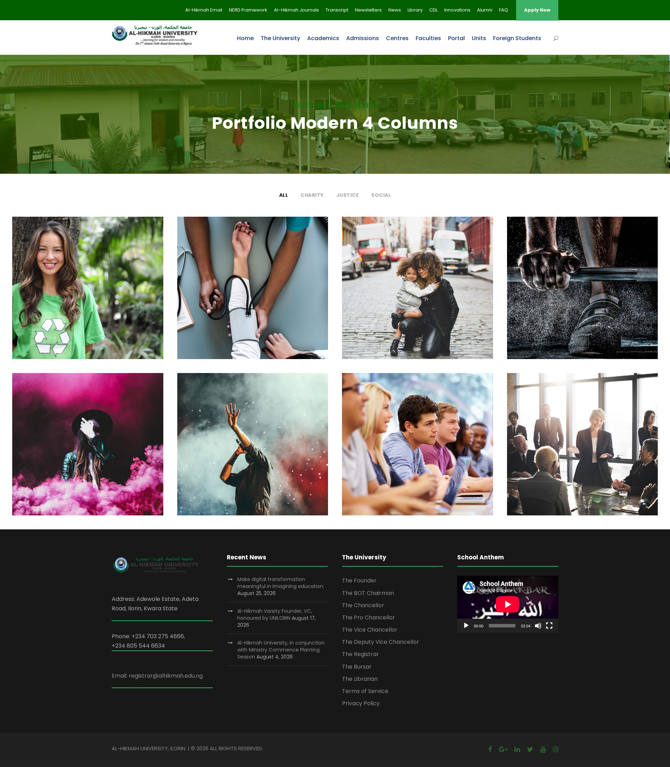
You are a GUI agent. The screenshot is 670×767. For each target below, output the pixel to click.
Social (381, 195)
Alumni (484, 10)
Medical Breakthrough (252, 293)
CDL (433, 10)
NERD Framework (248, 10)
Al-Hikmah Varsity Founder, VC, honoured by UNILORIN (274, 614)
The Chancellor (363, 605)
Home (245, 38)
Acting (75, 460)
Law (429, 303)
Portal (456, 38)
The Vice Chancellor (369, 630)
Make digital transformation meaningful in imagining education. (280, 583)
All (283, 195)
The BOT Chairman (368, 593)
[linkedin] (517, 749)
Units (479, 38)
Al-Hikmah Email (203, 10)
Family (409, 303)
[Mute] (538, 625)
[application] (507, 604)
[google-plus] (503, 749)
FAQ (503, 10)
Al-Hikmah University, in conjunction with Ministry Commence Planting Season (281, 649)
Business (582, 460)
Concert (242, 460)
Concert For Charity (252, 449)
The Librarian (360, 679)
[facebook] (490, 749)
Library (415, 10)
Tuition (428, 460)
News (394, 10)
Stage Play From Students (88, 449)
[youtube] (543, 749)
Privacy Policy (361, 703)
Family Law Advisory (418, 293)
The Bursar (357, 667)
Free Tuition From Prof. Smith (417, 449)
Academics (323, 38)
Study (406, 460)
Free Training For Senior (582, 293)
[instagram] (555, 749)
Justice (347, 195)
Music (266, 460)
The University (280, 38)
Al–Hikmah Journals (296, 10)
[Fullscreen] (549, 625)
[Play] (466, 625)
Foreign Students (517, 38)
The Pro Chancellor (368, 617)
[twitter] (530, 749)
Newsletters (368, 10)
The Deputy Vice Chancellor (380, 642)
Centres (397, 38)
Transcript (337, 10)
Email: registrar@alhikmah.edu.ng (157, 676)
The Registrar (360, 654)
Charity (312, 195)
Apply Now (537, 10)
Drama (99, 460)
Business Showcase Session (582, 449)
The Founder (359, 580)
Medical (252, 303)
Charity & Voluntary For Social (88, 293)
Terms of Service (365, 691)
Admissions (362, 38)
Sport (582, 303)
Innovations (457, 10)
